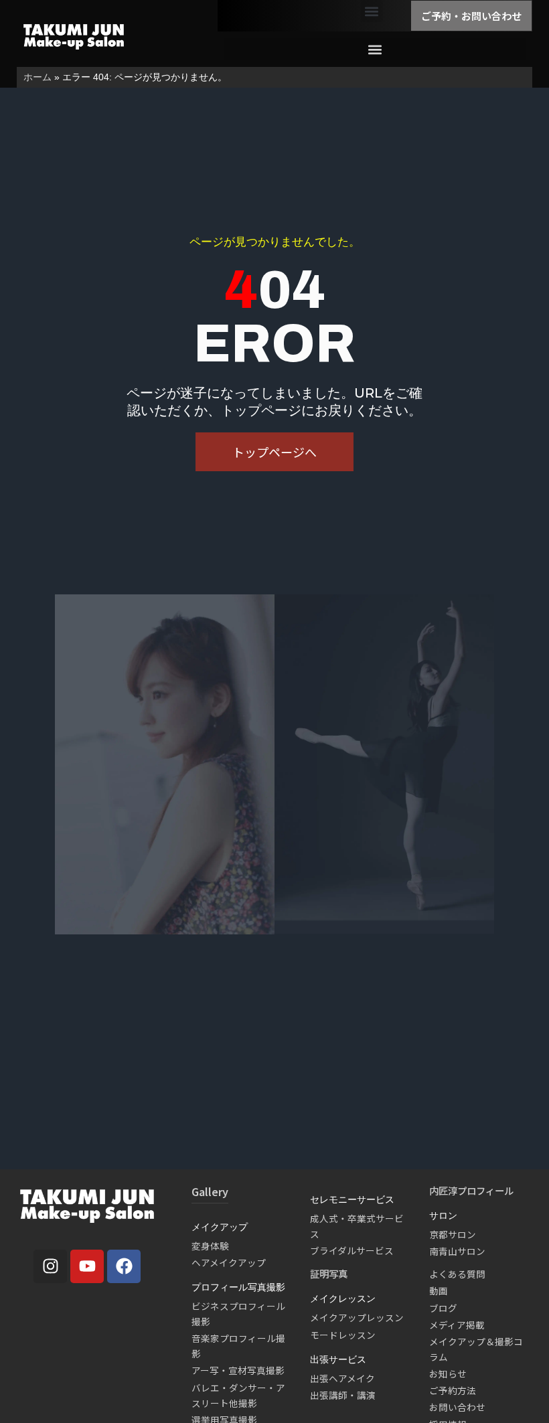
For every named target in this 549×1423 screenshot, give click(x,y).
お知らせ (448, 1373)
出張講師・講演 (343, 1395)
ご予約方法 (452, 1390)
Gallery (209, 1191)
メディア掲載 (457, 1324)
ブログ (443, 1308)
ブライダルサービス (352, 1250)
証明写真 (328, 1273)
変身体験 (210, 1245)
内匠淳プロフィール (471, 1190)
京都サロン (452, 1234)
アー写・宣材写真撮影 (238, 1370)
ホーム (37, 77)
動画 (438, 1290)
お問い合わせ (457, 1407)
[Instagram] (50, 1266)
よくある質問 (457, 1273)
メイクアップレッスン (357, 1317)
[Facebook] (124, 1266)
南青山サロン (457, 1251)
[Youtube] (87, 1266)
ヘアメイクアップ (228, 1262)
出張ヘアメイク (342, 1378)
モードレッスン (343, 1334)
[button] (372, 11)
